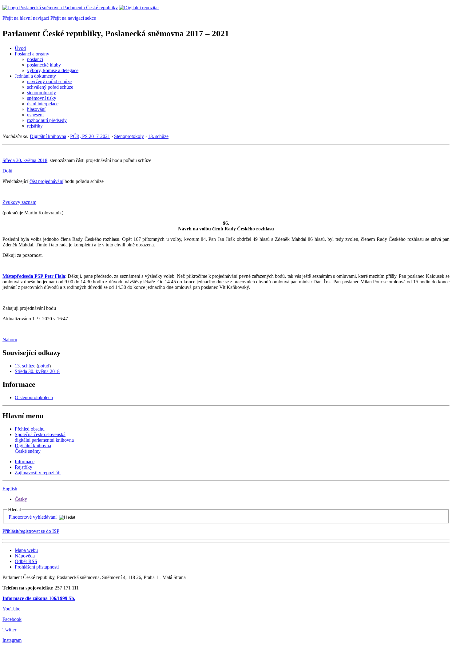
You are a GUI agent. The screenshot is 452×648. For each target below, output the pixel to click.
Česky (21, 499)
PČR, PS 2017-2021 (90, 136)
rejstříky (35, 125)
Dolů (7, 170)
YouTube (11, 608)
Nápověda (25, 555)
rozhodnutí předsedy (47, 120)
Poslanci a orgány (32, 53)
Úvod (20, 48)
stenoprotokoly (41, 92)
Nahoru (9, 339)
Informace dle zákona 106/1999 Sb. (38, 598)
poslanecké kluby (44, 64)
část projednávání (46, 181)
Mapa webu (26, 550)
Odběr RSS (26, 561)
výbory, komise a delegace (52, 70)
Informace (24, 461)
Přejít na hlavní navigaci (25, 18)
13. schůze (158, 136)
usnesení (35, 114)
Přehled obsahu (30, 428)
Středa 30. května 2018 (24, 160)
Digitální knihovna (48, 136)
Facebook (12, 619)
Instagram (12, 640)
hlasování (36, 109)
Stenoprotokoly (129, 136)
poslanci (35, 59)
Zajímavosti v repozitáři (38, 472)
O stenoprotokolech (34, 397)
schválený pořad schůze (50, 87)
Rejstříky (23, 467)
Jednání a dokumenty (35, 76)
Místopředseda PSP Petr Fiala (33, 276)
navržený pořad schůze (49, 81)
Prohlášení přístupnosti (37, 566)
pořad (43, 365)
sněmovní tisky (41, 98)
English (9, 488)
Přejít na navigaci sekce (73, 18)
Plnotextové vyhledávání (33, 517)
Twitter (9, 629)
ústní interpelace (42, 103)
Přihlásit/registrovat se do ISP (30, 531)
